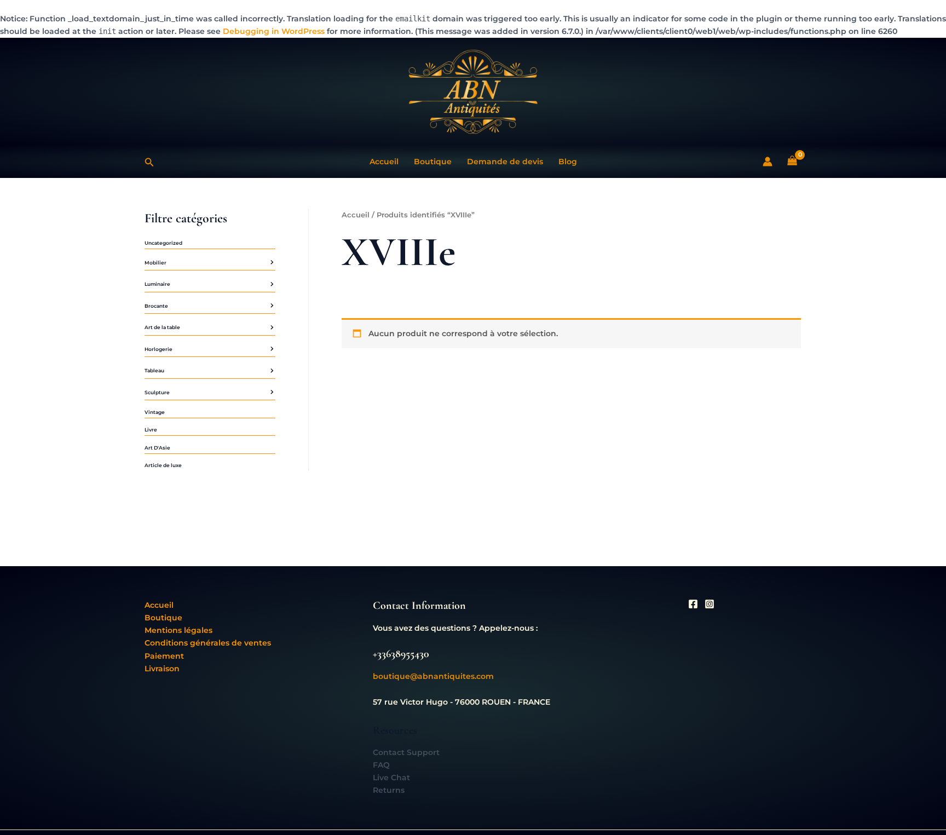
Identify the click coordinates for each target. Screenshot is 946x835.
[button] (149, 161)
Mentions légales (178, 630)
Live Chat (391, 777)
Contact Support (406, 752)
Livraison (162, 668)
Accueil (384, 161)
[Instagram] (709, 604)
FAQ (381, 765)
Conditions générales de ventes (208, 643)
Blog (567, 161)
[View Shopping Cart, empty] (792, 161)
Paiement (164, 656)
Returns (389, 790)
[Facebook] (693, 604)
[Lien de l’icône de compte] (767, 161)
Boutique (433, 161)
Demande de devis (505, 161)
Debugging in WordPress (274, 31)
